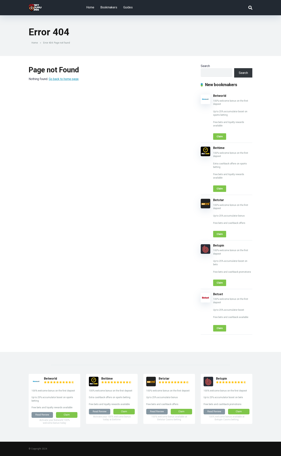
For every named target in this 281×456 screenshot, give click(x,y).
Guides (128, 7)
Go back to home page (64, 79)
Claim (220, 136)
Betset (218, 294)
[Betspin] (205, 253)
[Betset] (205, 301)
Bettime (219, 148)
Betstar (218, 200)
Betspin (218, 245)
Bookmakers (108, 7)
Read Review (42, 414)
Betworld (219, 96)
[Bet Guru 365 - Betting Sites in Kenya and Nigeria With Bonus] (35, 6)
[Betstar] (205, 207)
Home (90, 7)
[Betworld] (205, 103)
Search (205, 66)
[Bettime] (205, 155)
